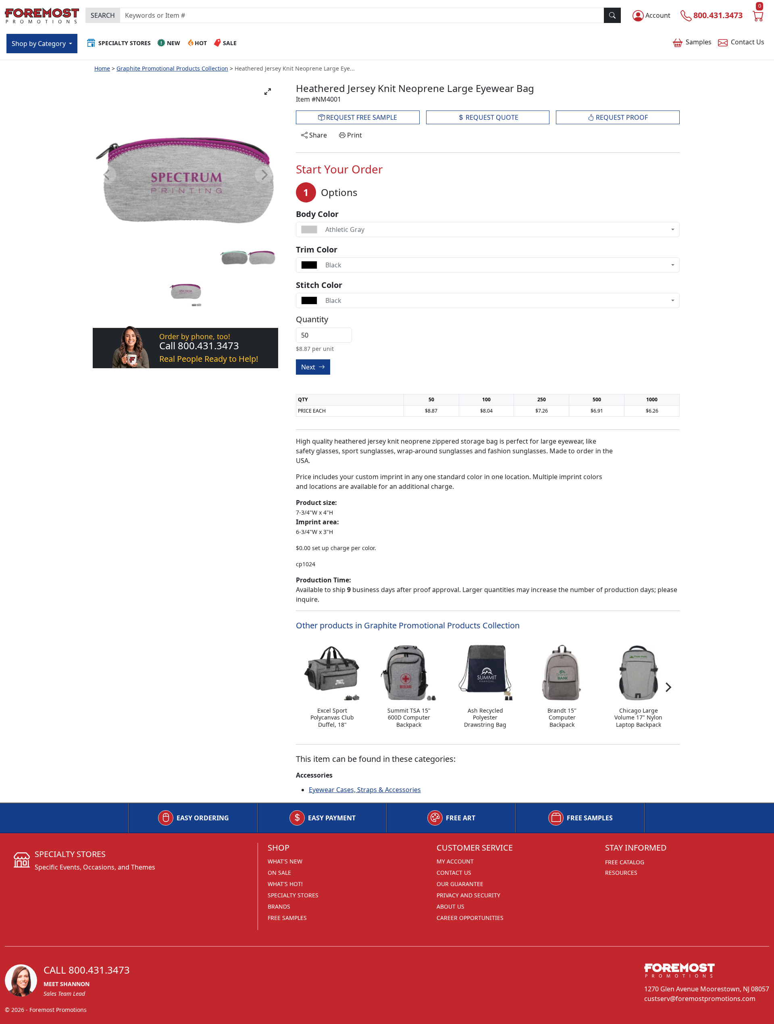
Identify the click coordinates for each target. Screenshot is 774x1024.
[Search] (612, 15)
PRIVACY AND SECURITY (468, 895)
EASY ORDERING (203, 817)
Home (102, 68)
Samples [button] (699, 42)
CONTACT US (454, 872)
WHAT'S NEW (285, 861)
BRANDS (279, 906)
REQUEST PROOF (621, 117)
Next (309, 367)
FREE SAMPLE (361, 117)
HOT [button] (201, 43)
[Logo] (42, 14)
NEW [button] (173, 43)
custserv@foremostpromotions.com (699, 998)
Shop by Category (39, 43)
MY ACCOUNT (455, 861)
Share (317, 135)
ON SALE (279, 872)
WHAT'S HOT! (285, 884)
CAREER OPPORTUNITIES (470, 918)
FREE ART (460, 817)
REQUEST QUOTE (491, 117)
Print (353, 135)
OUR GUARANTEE (460, 884)
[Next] (668, 687)
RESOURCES (621, 872)
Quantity (312, 319)
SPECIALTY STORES (293, 895)
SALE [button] (230, 43)
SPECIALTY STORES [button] (124, 43)
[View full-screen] (268, 91)
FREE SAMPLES (590, 817)
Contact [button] (747, 42)
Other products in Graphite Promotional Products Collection (408, 625)
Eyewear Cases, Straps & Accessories (365, 789)
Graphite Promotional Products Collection (172, 68)
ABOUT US (450, 906)
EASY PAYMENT (332, 817)
